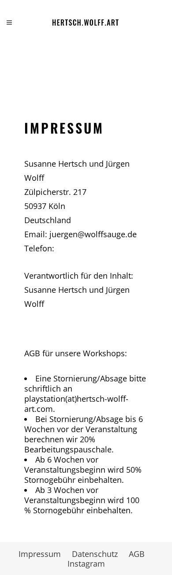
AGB (137, 554)
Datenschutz (95, 554)
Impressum (40, 554)
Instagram (86, 563)
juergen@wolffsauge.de (93, 234)
